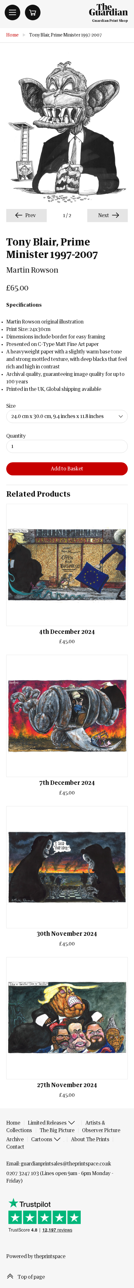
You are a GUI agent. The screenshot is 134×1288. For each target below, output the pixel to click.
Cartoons (42, 1139)
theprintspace (49, 1256)
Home (12, 35)
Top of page (31, 1277)
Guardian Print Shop (110, 20)
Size (11, 406)
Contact (15, 1147)
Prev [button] (30, 215)
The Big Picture (57, 1130)
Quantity (16, 436)
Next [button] (104, 215)
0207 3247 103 (22, 1173)
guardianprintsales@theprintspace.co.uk (66, 1163)
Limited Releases (48, 1122)
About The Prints (90, 1139)
